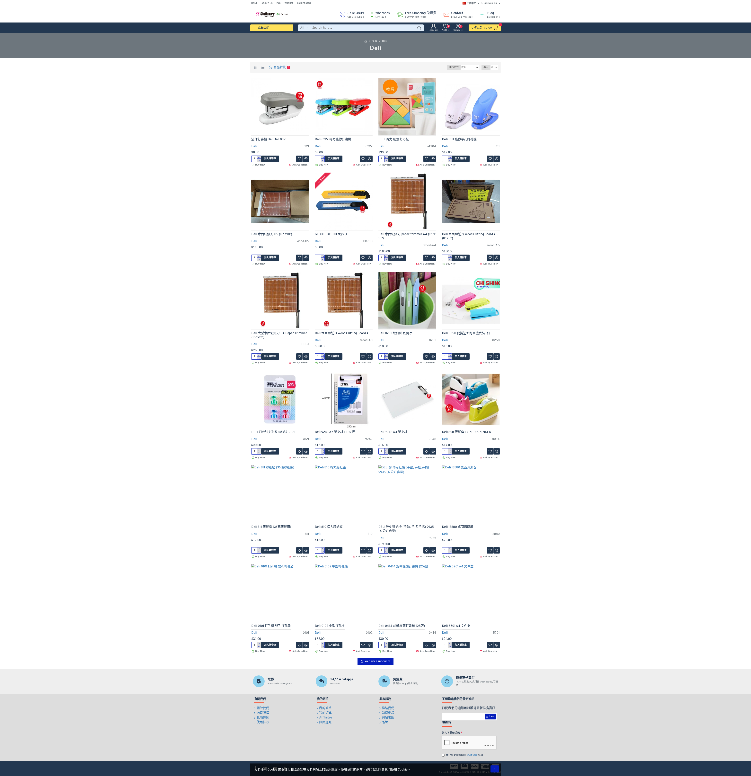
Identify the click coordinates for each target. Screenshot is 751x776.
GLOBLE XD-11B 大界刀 (331, 234)
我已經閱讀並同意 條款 (464, 755)
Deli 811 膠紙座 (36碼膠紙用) (271, 527)
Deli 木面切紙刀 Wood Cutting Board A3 (342, 333)
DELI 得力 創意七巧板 (393, 139)
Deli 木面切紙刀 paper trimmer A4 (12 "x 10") (407, 236)
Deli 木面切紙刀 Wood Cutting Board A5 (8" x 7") (470, 236)
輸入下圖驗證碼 (451, 733)
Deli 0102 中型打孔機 (330, 626)
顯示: (486, 67)
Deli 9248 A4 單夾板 (392, 432)
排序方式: (454, 67)
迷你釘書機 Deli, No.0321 (269, 139)
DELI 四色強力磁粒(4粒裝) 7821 (273, 432)
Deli (254, 147)
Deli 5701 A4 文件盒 (456, 626)
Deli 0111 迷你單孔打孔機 (459, 139)
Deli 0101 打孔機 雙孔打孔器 (271, 626)
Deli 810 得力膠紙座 (329, 527)
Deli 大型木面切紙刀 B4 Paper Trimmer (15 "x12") (279, 335)
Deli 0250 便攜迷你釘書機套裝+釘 (466, 333)
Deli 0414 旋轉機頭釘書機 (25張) (401, 626)
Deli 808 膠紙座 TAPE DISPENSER (466, 432)
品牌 (374, 41)
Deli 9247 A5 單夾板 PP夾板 (335, 432)
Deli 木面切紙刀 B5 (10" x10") (271, 234)
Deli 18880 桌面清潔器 (457, 527)
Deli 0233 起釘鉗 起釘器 (395, 333)
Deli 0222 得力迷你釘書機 (333, 139)
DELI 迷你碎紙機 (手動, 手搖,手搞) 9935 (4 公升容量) (406, 529)
